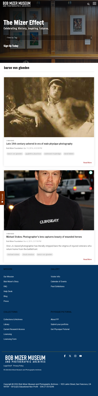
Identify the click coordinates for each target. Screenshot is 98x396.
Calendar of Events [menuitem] (59, 281)
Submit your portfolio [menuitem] (59, 324)
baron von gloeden (15, 154)
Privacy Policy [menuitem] (18, 366)
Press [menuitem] (6, 301)
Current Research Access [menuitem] (14, 329)
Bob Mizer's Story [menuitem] (11, 281)
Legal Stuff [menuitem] (8, 366)
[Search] (88, 4)
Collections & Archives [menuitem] (13, 319)
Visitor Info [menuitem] (55, 276)
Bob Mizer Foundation (14, 148)
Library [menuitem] (6, 324)
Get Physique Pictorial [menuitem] (60, 329)
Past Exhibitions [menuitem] (57, 286)
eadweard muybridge (52, 154)
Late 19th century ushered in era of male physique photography (39, 143)
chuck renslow (28, 255)
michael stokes (13, 255)
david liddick (69, 154)
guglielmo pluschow (33, 154)
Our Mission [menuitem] (9, 276)
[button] (94, 3)
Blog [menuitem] (5, 296)
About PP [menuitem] (55, 319)
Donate (2, 197)
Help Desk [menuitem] (8, 291)
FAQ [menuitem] (5, 286)
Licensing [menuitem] (8, 334)
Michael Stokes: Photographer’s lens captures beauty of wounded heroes (44, 237)
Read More (87, 163)
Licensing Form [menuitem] (10, 339)
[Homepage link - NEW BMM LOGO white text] (25, 362)
